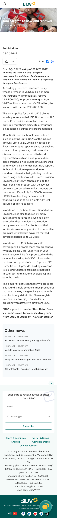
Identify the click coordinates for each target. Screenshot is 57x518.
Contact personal (41, 441)
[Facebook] (23, 513)
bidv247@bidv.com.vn (32, 486)
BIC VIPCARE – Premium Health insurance (26, 369)
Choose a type (14, 416)
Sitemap (15, 441)
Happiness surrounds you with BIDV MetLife (27, 359)
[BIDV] (28, 500)
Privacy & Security (41, 438)
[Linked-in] (29, 513)
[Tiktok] (47, 513)
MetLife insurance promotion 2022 (22, 350)
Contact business (29, 445)
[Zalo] (41, 513)
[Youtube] (35, 513)
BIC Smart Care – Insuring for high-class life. (27, 340)
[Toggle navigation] (52, 4)
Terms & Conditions (16, 438)
